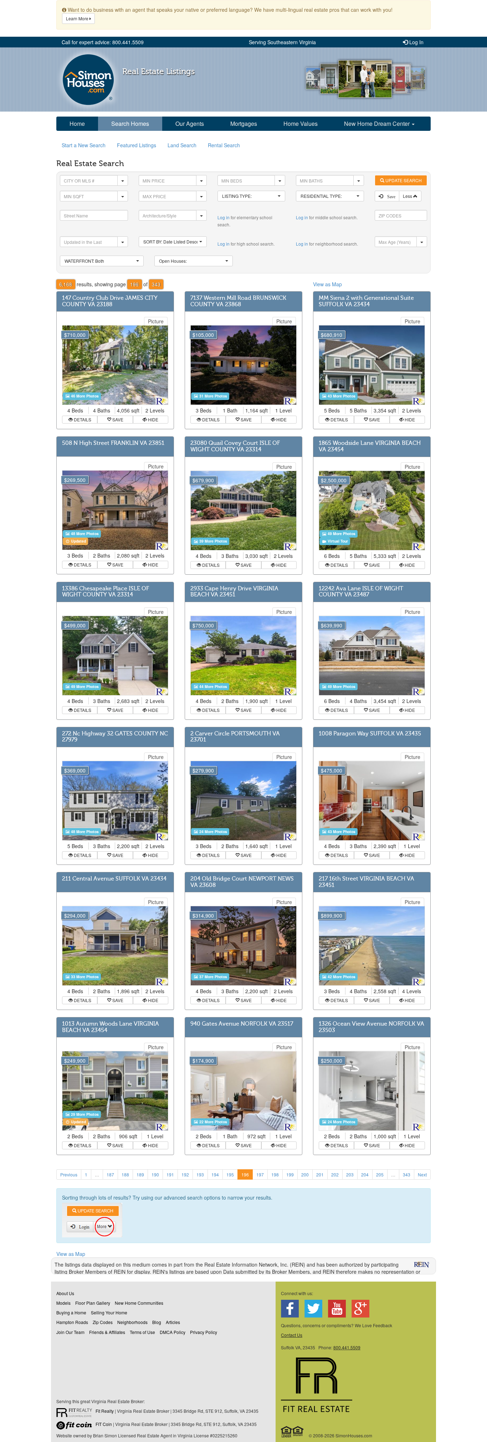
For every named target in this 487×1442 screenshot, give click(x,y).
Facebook (290, 1309)
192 (185, 1174)
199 (290, 1174)
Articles (173, 1322)
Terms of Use (142, 1332)
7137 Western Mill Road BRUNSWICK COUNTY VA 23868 (238, 301)
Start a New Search (84, 145)
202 (335, 1174)
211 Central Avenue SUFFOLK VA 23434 (114, 879)
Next (422, 1174)
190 (155, 1174)
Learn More (77, 18)
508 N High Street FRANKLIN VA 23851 (113, 443)
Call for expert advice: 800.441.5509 (103, 42)
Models (63, 1303)
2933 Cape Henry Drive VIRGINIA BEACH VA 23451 (234, 591)
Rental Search (224, 145)
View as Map (327, 284)
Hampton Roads (72, 1322)
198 (275, 1174)
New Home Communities (139, 1303)
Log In (416, 42)
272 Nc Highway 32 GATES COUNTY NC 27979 (115, 736)
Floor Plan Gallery (92, 1303)
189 (140, 1174)
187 (110, 1174)
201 (320, 1174)
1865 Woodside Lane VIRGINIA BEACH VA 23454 (370, 446)
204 (365, 1174)
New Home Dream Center (377, 123)
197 (260, 1174)
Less (408, 196)
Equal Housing (292, 1431)
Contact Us (291, 1335)
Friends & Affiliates (107, 1332)
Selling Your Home (109, 1312)
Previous (68, 1174)
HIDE (152, 419)
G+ (360, 1309)
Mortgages (243, 123)
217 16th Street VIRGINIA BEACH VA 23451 (366, 882)
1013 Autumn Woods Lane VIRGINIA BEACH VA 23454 (110, 1027)
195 (230, 1174)
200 (305, 1174)
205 (380, 1174)
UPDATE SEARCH (403, 180)
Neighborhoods (132, 1322)
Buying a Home (71, 1312)
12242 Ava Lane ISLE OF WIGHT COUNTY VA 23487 (361, 591)
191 (170, 1174)
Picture (156, 321)
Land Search (182, 145)
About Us (65, 1293)
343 (406, 1174)
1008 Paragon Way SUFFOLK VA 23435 (370, 733)
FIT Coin (104, 1424)
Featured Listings (136, 145)
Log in (223, 217)
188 (125, 1174)
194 (215, 1174)
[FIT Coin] (76, 1426)
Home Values (300, 123)
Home (77, 123)
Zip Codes (103, 1322)
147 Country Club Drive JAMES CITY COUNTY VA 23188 (110, 301)
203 (350, 1174)
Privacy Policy (203, 1332)
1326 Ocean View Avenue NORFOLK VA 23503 (371, 1027)
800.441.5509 (346, 1347)
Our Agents (189, 123)
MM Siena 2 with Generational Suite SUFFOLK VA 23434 (366, 301)
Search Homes (130, 123)
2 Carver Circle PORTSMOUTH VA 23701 (235, 736)
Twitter (313, 1309)
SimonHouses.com (88, 80)
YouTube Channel (337, 1309)
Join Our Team (70, 1332)
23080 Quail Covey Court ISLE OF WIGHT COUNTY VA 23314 (235, 446)
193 (200, 1174)
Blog (156, 1322)
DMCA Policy (172, 1332)
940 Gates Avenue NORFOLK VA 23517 (241, 1024)
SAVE (117, 419)
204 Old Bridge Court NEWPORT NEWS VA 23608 (242, 882)
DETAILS (82, 419)
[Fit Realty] (76, 1413)
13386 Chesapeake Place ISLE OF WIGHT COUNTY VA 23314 (105, 591)
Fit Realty (105, 1411)
